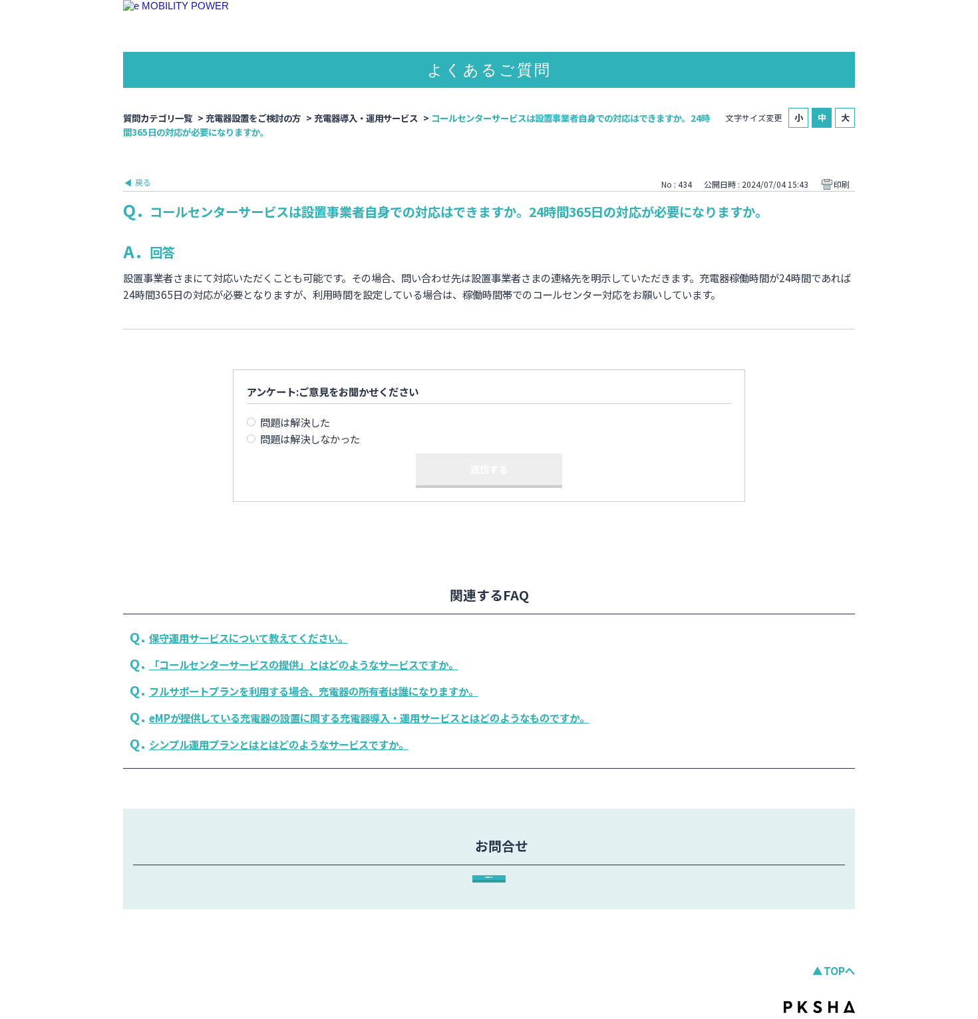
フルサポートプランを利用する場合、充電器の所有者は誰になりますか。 (313, 691)
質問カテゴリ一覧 (157, 117)
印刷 (842, 184)
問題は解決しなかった (310, 438)
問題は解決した (295, 422)
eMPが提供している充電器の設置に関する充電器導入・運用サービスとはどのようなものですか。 (369, 717)
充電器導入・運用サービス (366, 117)
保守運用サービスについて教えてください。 (248, 637)
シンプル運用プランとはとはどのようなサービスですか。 (278, 744)
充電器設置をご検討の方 (253, 117)
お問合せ (489, 877)
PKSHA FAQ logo (819, 1007)
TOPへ (839, 970)
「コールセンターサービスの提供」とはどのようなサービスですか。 (303, 664)
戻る (143, 182)
